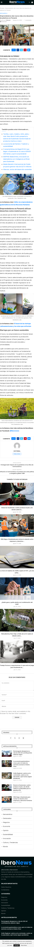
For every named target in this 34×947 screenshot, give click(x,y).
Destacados (7, 818)
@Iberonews (14, 431)
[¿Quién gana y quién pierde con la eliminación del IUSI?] (17, 588)
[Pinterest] (23, 738)
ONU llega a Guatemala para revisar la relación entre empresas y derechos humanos (22, 798)
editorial (8, 20)
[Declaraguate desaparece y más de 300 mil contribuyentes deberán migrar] (7, 753)
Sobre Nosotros (6, 887)
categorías (5, 893)
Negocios (6, 822)
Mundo (5, 846)
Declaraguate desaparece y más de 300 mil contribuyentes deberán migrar (22, 752)
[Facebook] (11, 738)
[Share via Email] (28, 50)
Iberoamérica (7, 814)
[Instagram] (19, 738)
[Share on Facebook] (18, 50)
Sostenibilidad (8, 834)
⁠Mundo (3, 913)
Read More (24, 945)
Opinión (5, 830)
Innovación (7, 838)
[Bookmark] (31, 485)
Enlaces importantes (9, 883)
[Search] (29, 2)
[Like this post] (14, 50)
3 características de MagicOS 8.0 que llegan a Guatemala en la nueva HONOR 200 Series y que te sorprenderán (17, 151)
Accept (17, 945)
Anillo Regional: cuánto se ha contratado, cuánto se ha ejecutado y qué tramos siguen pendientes (22, 775)
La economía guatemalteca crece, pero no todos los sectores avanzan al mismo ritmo (21, 763)
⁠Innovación (4, 902)
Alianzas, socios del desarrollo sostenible (17, 169)
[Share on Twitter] (21, 50)
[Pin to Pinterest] (25, 50)
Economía (6, 826)
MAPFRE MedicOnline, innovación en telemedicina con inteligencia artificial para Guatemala (16, 159)
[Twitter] (15, 738)
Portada (2, 8)
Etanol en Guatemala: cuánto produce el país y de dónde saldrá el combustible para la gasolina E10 (22, 787)
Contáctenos (5, 889)
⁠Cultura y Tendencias (10, 842)
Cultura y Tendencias (7, 908)
